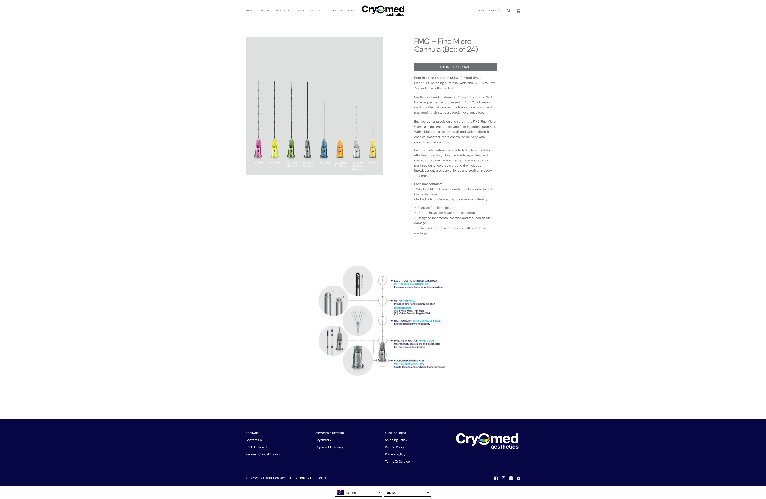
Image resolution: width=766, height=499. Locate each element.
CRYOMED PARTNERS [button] (329, 433)
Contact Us (254, 440)
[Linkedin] (511, 478)
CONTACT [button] (252, 433)
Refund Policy (395, 447)
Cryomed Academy (329, 447)
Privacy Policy (395, 454)
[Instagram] (503, 478)
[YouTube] (518, 478)
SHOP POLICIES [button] (395, 433)
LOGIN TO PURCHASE (455, 67)
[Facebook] (496, 478)
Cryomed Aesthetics (264, 478)
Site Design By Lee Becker (307, 478)
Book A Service (256, 447)
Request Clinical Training (263, 454)
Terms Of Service (397, 461)
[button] (251, 10)
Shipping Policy (396, 440)
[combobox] (358, 493)
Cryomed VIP (324, 440)
